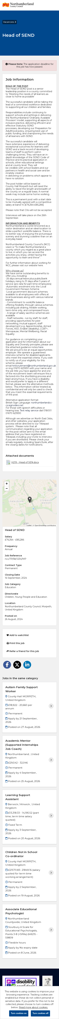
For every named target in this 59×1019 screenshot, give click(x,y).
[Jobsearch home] (18, 5)
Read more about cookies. (33, 1007)
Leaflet (28, 525)
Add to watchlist (19, 635)
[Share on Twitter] (17, 665)
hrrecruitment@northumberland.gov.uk (34, 365)
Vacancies (9, 22)
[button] (30, 500)
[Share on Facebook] (7, 665)
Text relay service (29, 410)
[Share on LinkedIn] (27, 665)
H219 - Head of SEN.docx (25, 462)
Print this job (17, 643)
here (40, 347)
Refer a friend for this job (24, 651)
